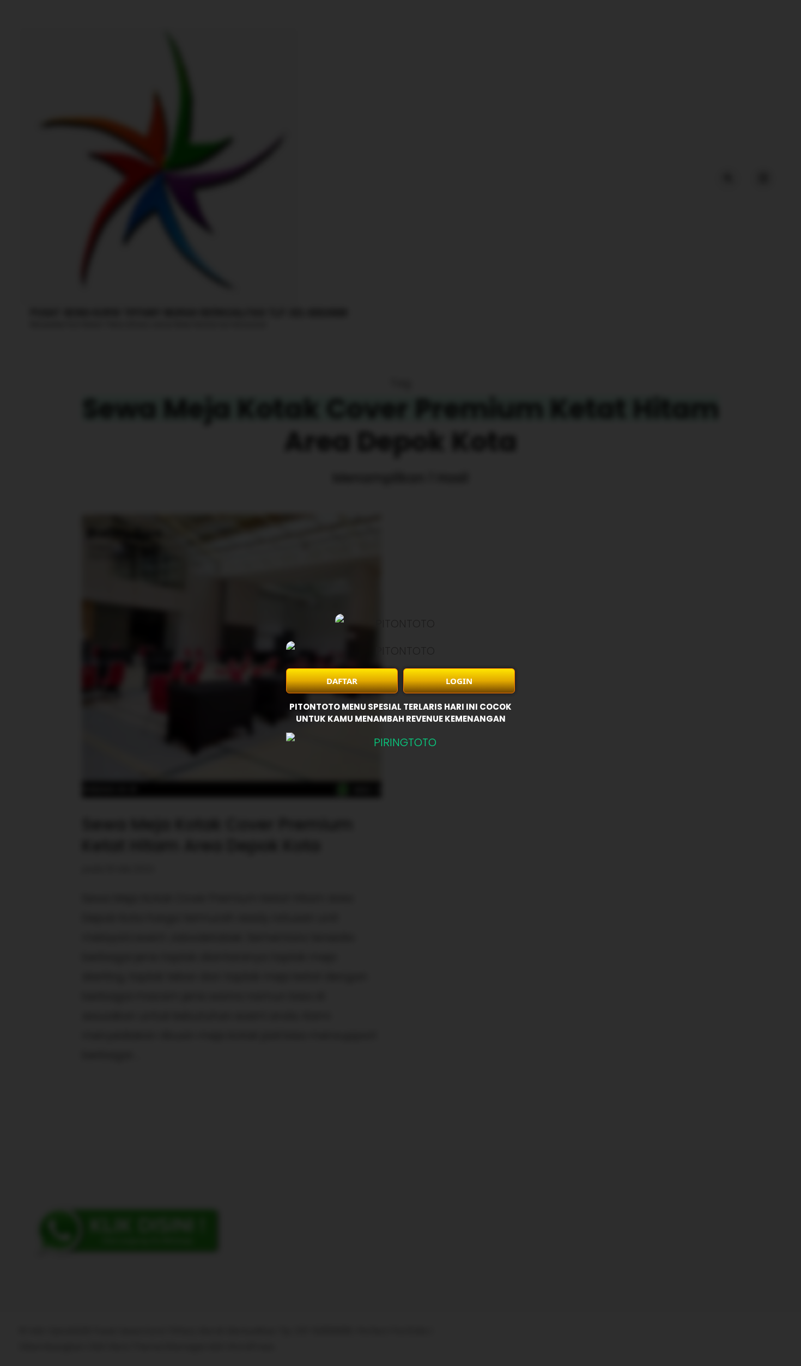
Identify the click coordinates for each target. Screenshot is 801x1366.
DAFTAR (341, 680)
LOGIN (459, 680)
